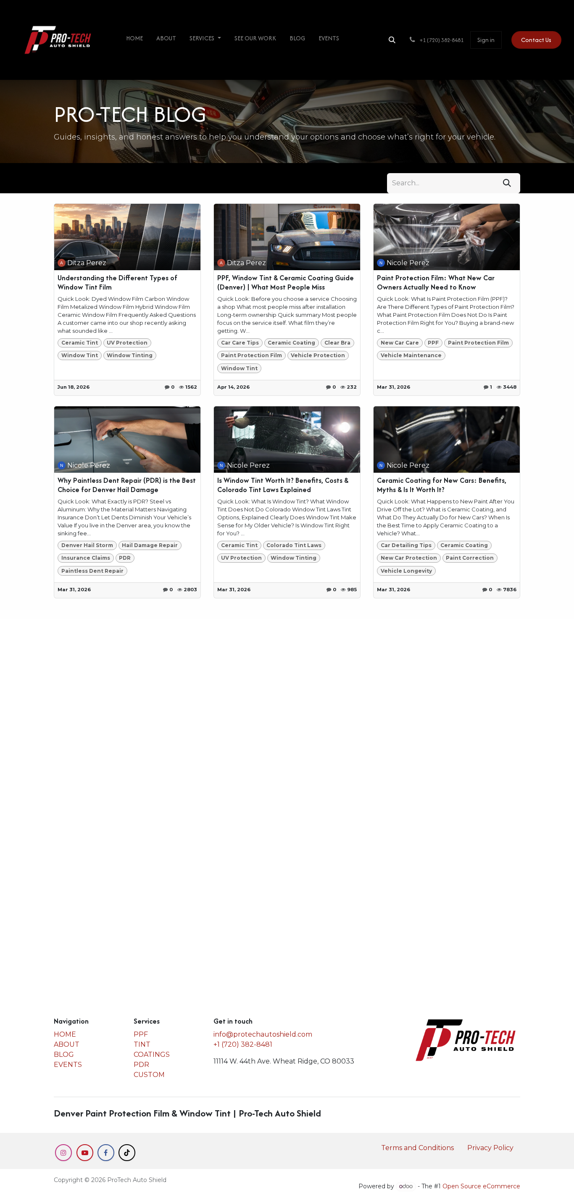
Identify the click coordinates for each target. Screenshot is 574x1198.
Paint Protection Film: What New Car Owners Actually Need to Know (436, 283)
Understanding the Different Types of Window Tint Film (117, 283)
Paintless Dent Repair (92, 571)
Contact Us (536, 39)
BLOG (64, 1054)
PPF (433, 343)
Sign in (486, 39)
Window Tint (79, 355)
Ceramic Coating (291, 343)
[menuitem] (134, 39)
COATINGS (152, 1054)
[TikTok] (126, 1152)
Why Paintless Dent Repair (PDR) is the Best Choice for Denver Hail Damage (127, 485)
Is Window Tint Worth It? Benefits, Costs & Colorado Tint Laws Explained (282, 485)
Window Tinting (130, 355)
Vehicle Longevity (406, 571)
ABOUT (66, 1044)
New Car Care (400, 343)
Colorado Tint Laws (293, 545)
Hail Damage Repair (150, 545)
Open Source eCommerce (481, 1186)
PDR (125, 558)
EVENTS (68, 1065)
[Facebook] (105, 1152)
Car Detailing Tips (406, 545)
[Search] (507, 183)
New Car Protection (409, 558)
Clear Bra (337, 343)
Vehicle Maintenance (411, 355)
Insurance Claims (85, 558)
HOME (65, 1034)
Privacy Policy (490, 1148)
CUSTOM (149, 1075)
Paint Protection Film (251, 355)
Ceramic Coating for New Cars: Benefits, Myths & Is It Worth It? (441, 485)
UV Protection (127, 343)
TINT (142, 1044)
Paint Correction (470, 558)
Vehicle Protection (318, 355)
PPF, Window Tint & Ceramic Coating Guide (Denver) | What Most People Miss (285, 283)
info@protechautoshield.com (262, 1034)
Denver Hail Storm (87, 545)
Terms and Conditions (417, 1148)
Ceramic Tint (79, 343)
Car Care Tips (240, 343)
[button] (392, 40)
